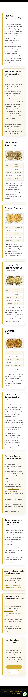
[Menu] (2, 4)
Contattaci (14, 672)
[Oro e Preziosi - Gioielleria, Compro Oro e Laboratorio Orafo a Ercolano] (14, 5)
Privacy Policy (17, 693)
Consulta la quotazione (14, 667)
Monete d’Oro (8, 611)
